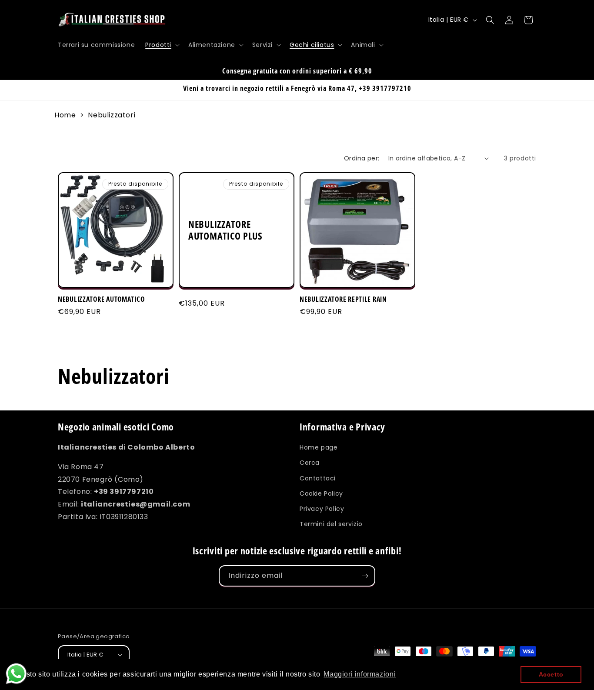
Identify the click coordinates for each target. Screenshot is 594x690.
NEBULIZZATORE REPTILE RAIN (343, 299)
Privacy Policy (322, 508)
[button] (161, 45)
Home (65, 115)
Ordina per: (361, 158)
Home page (318, 447)
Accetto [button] (551, 674)
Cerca (310, 462)
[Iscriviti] (364, 576)
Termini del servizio (331, 524)
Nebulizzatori (111, 115)
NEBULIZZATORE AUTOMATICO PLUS (225, 230)
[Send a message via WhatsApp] (16, 674)
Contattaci (318, 477)
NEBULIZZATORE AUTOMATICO (101, 299)
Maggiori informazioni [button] (360, 674)
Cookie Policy (321, 493)
